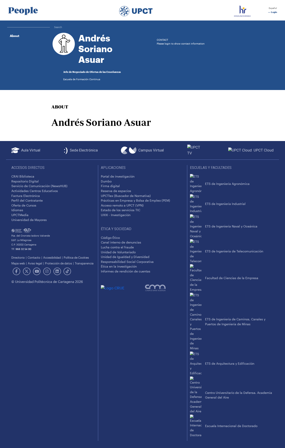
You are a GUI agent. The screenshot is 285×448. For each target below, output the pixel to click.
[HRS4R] (242, 10)
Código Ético (110, 237)
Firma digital (110, 186)
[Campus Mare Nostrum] (164, 287)
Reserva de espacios (116, 191)
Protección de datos (58, 263)
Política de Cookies (76, 257)
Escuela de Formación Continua (81, 79)
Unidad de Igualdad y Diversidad (125, 257)
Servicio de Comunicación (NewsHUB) (39, 186)
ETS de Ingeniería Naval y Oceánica (231, 226)
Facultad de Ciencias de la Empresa (231, 278)
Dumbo (106, 181)
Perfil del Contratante (27, 200)
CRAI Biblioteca (22, 176)
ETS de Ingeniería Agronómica (227, 184)
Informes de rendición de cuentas (125, 271)
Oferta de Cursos (23, 205)
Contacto (34, 257)
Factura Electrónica (25, 196)
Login (273, 12)
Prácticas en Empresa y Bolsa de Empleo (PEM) (135, 200)
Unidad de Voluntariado (118, 252)
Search (58, 27)
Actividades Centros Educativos (34, 191)
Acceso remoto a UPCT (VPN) (122, 205)
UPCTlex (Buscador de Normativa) (126, 196)
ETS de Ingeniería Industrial (225, 204)
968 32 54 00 (23, 249)
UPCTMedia (19, 215)
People (23, 10)
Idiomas (17, 210)
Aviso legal (35, 263)
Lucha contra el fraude (117, 247)
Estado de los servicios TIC (120, 210)
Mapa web (18, 263)
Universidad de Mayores (29, 220)
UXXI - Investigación (115, 215)
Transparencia (84, 263)
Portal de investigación (117, 176)
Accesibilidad (52, 257)
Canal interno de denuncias (121, 242)
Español (272, 8)
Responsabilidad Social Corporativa (127, 262)
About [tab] (14, 36)
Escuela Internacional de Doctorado (231, 426)
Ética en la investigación (119, 266)
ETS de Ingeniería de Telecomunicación (234, 251)
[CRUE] (123, 288)
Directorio (18, 257)
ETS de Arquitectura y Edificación (229, 363)
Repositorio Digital (25, 181)
